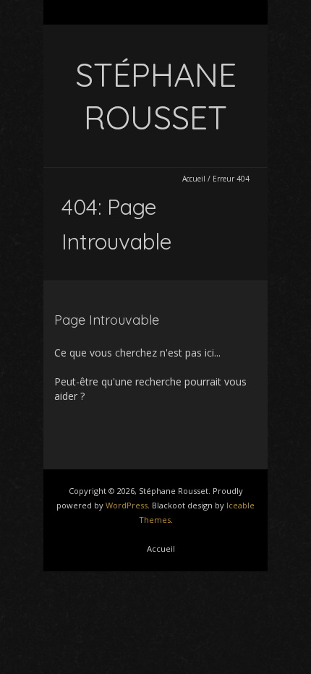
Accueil (193, 179)
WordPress (127, 505)
